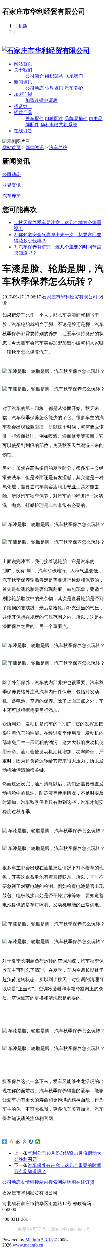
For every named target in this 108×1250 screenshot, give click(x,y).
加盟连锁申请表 (41, 100)
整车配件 (34, 118)
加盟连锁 (23, 94)
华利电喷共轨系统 (58, 124)
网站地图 (67, 1182)
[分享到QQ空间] (11, 1141)
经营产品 (23, 112)
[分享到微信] (37, 1141)
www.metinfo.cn (28, 1244)
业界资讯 (54, 88)
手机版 (21, 25)
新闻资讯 (23, 82)
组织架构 (54, 76)
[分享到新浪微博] (18, 1141)
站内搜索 (48, 1182)
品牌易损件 (76, 118)
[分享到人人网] (31, 1141)
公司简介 (34, 76)
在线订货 (23, 130)
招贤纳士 (23, 106)
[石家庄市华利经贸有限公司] (46, 50)
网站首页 (23, 63)
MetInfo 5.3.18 (39, 1239)
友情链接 (30, 1182)
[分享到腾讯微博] (24, 1141)
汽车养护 (74, 88)
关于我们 (23, 69)
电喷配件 (54, 118)
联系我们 (74, 76)
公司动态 (34, 88)
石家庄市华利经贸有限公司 (69, 296)
